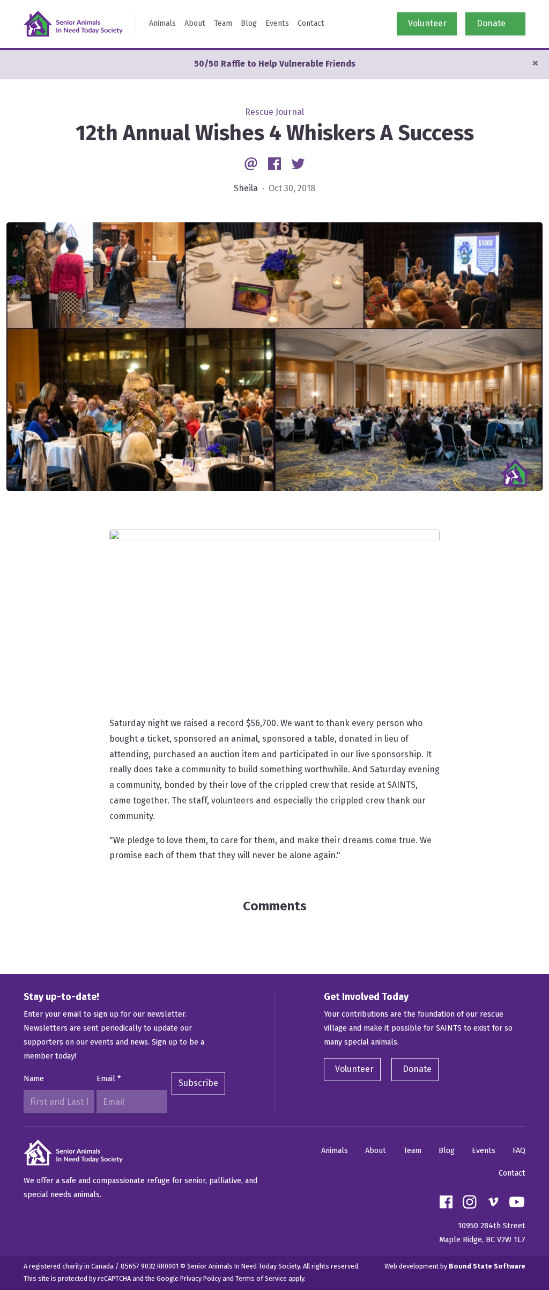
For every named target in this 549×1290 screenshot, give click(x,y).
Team (223, 23)
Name (34, 1078)
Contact (311, 23)
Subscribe (198, 1083)
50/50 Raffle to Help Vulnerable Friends (274, 64)
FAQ (519, 1150)
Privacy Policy (200, 1278)
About (194, 23)
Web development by (454, 1266)
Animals (162, 23)
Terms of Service (261, 1278)
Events (277, 23)
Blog (249, 23)
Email (109, 1078)
